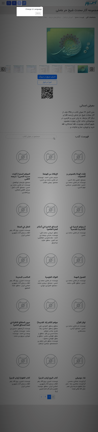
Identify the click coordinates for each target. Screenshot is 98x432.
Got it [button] (38, 13)
